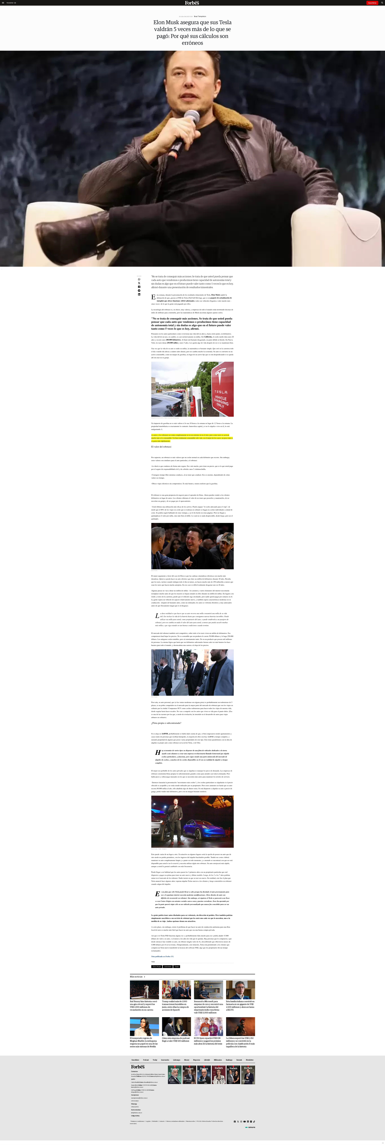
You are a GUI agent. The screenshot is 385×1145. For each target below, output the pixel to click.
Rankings (229, 1060)
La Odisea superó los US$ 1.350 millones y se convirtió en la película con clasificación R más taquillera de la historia (240, 1042)
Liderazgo (176, 1060)
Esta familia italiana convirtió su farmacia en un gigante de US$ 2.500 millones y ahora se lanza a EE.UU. (240, 1006)
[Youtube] (244, 1121)
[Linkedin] (139, 294)
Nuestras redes (190, 1121)
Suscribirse (372, 3)
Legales (148, 1121)
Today (155, 1060)
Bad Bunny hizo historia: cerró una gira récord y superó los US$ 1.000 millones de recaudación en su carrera (143, 1006)
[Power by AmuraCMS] (250, 1127)
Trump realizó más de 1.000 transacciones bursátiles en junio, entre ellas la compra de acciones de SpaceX (175, 1006)
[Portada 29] (204, 1075)
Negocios (196, 1060)
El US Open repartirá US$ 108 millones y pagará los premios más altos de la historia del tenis (208, 1041)
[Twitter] (139, 283)
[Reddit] (139, 291)
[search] (382, 3)
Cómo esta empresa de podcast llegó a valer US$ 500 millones (176, 1039)
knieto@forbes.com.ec (137, 1087)
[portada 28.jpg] (218, 1075)
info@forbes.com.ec (159, 1076)
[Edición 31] (174, 1075)
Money (186, 1060)
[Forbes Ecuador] (192, 3)
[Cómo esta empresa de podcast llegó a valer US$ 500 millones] (176, 1026)
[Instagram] (241, 1121)
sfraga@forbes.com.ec (137, 1092)
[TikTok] (254, 1121)
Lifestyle (207, 1060)
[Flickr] (251, 1121)
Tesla (177, 967)
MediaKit (155, 1121)
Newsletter (249, 1060)
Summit (239, 1060)
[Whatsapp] (139, 279)
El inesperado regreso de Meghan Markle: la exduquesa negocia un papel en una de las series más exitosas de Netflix (144, 1042)
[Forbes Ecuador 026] (248, 1075)
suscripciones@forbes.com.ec (139, 1098)
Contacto (162, 1121)
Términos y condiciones (137, 1121)
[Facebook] (139, 287)
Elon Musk (157, 967)
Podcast (146, 1060)
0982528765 (135, 1107)
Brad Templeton (200, 16)
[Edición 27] (233, 1075)
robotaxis (167, 967)
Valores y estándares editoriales (175, 1121)
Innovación (165, 1060)
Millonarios (218, 1060)
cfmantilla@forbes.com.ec (151, 1082)
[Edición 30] (189, 1075)
